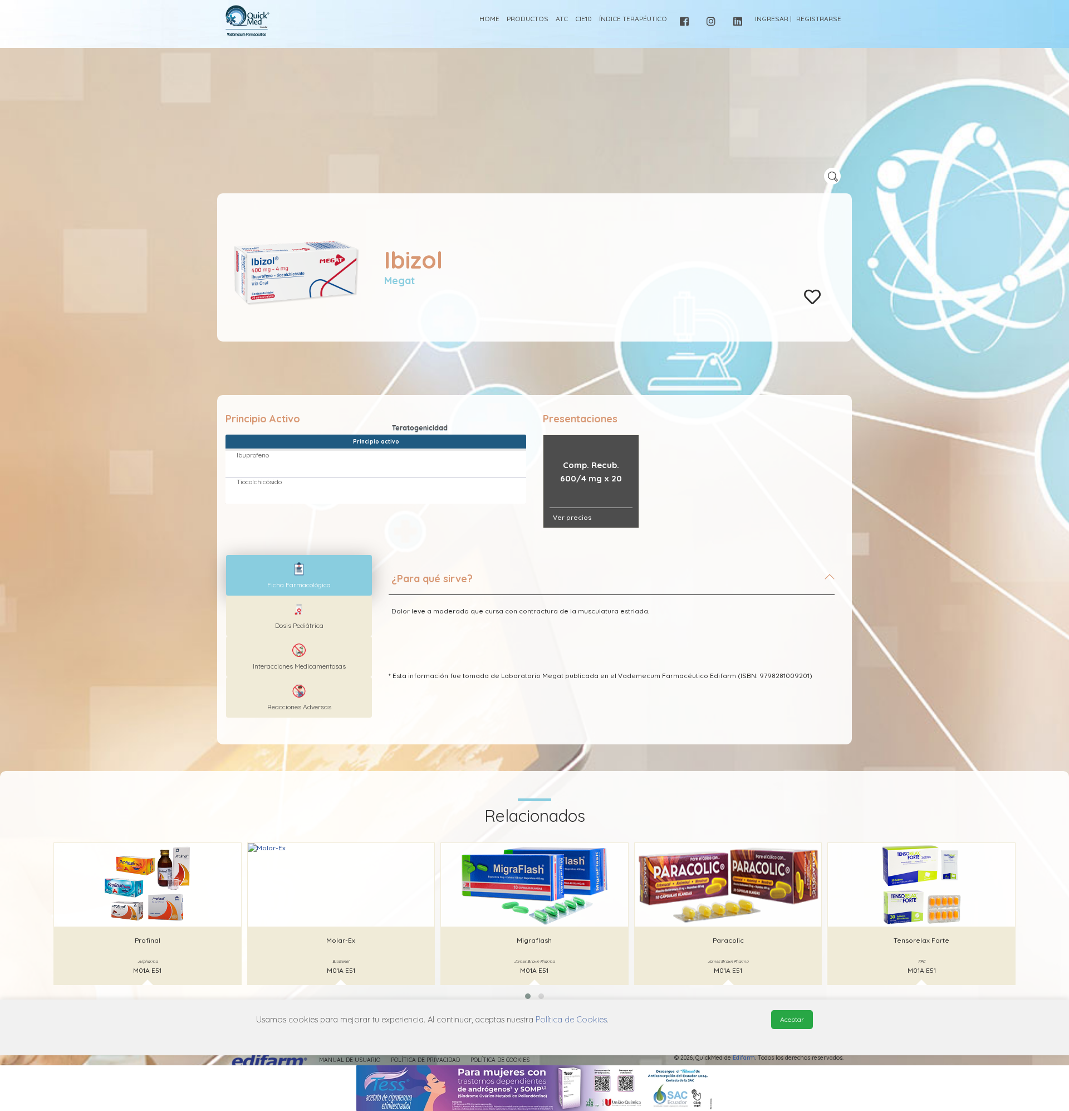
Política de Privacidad (425, 1060)
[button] (527, 996)
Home (489, 18)
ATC (562, 18)
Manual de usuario (349, 1060)
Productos (527, 18)
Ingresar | (773, 18)
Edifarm (744, 1057)
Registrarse (818, 18)
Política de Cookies (499, 1060)
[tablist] (299, 575)
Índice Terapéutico (633, 18)
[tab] (612, 583)
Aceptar (792, 1019)
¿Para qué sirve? (432, 578)
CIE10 (583, 18)
